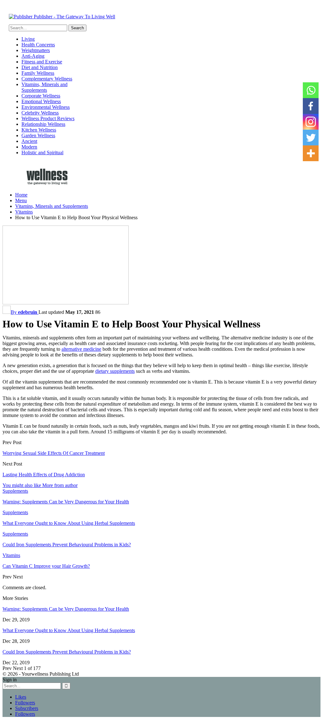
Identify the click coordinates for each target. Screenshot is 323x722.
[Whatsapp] (311, 90)
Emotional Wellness (41, 101)
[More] (311, 153)
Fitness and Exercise (41, 61)
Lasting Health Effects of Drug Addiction (44, 474)
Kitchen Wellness (38, 129)
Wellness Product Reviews (47, 118)
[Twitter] (311, 137)
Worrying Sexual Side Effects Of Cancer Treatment (54, 453)
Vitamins (11, 555)
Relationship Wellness (43, 124)
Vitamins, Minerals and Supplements (44, 87)
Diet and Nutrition (39, 67)
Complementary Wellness (46, 78)
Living (28, 39)
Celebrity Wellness (40, 112)
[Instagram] (311, 122)
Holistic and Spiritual (42, 152)
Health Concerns (38, 44)
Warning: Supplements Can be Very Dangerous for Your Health (66, 609)
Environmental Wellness (45, 107)
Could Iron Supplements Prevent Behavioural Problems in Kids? (67, 651)
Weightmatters (35, 50)
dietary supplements (115, 371)
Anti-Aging (32, 56)
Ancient (29, 141)
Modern (29, 147)
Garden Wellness (38, 135)
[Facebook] (311, 106)
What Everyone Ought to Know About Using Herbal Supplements (69, 630)
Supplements (15, 491)
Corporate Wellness (40, 95)
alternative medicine (81, 349)
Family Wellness (37, 73)
